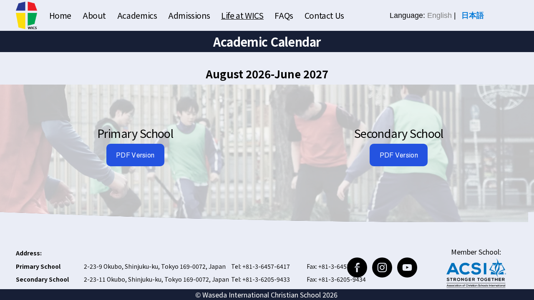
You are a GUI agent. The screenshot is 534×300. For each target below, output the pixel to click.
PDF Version (135, 155)
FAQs (284, 15)
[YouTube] (407, 268)
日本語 (472, 15)
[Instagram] (382, 268)
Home (60, 15)
